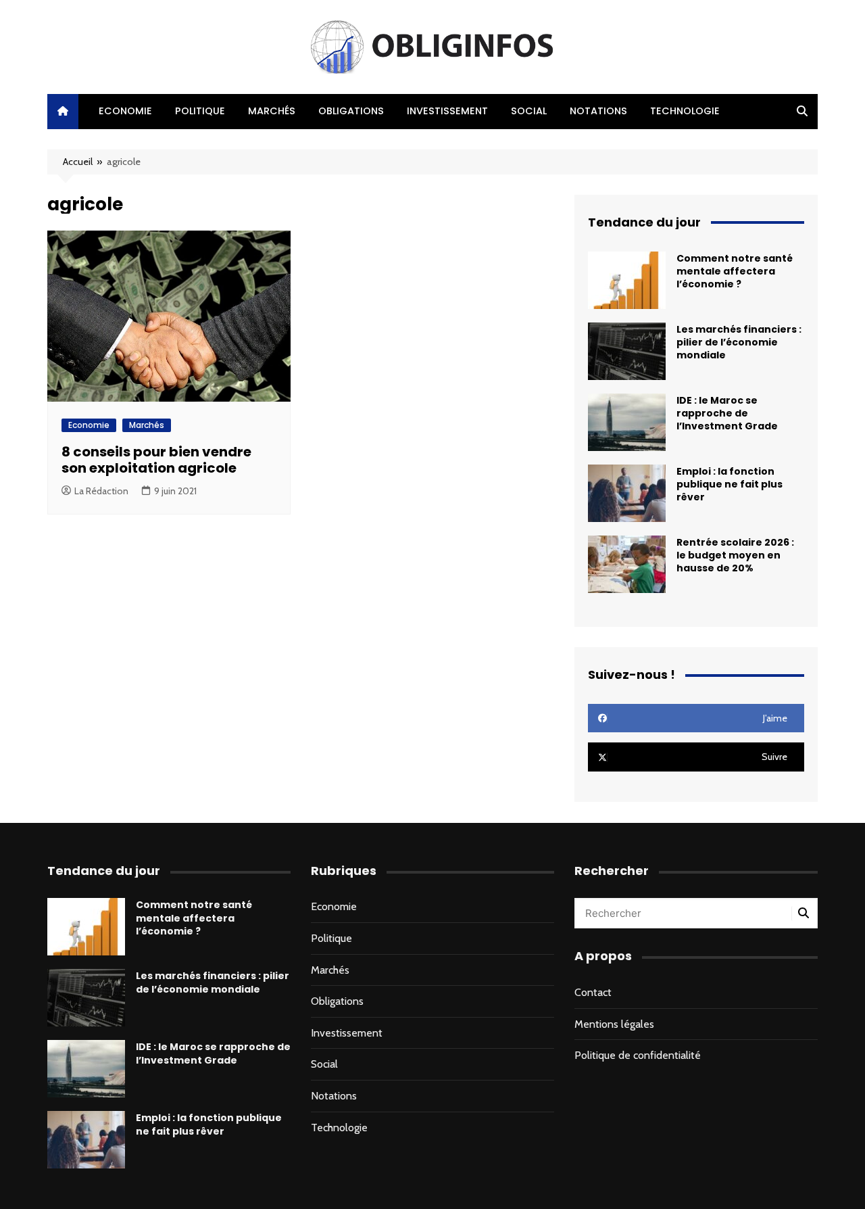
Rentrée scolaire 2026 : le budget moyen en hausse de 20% (735, 555)
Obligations (351, 111)
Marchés (271, 111)
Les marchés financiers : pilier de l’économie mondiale (738, 342)
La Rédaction (101, 491)
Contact (593, 992)
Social (529, 111)
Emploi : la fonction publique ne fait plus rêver (729, 484)
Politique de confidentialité (637, 1055)
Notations (598, 111)
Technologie (685, 111)
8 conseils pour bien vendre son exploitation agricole (156, 459)
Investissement (447, 111)
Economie (125, 111)
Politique (200, 111)
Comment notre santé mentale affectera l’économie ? (734, 271)
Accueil (78, 162)
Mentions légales (614, 1024)
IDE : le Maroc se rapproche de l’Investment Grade (727, 413)
